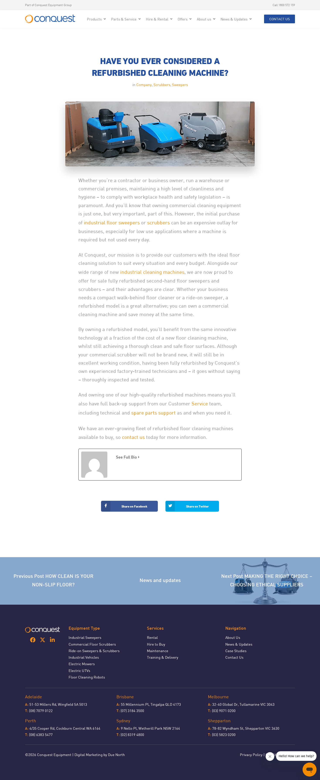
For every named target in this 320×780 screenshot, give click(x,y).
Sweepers (180, 84)
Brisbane (125, 696)
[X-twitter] (42, 640)
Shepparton (219, 720)
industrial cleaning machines (152, 272)
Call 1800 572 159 (284, 5)
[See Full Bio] (138, 457)
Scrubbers (161, 84)
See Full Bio (126, 457)
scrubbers (158, 222)
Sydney (123, 720)
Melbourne (218, 696)
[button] (97, 19)
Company (144, 84)
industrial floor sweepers (112, 222)
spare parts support (153, 413)
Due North (116, 754)
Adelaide (33, 696)
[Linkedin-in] (52, 640)
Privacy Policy (251, 754)
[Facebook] (32, 640)
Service (200, 403)
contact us (134, 437)
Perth (30, 720)
